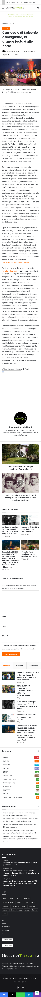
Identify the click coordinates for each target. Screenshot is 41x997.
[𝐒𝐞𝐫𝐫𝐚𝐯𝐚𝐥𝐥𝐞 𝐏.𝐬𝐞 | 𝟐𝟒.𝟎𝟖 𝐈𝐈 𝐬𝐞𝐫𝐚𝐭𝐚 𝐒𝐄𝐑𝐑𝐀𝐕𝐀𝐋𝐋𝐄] (11, 545)
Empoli (19, 902)
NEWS (5, 757)
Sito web (5, 636)
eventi (26, 902)
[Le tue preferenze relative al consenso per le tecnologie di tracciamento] (37, 993)
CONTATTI (5, 930)
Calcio (18, 898)
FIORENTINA (7, 786)
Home (6, 23)
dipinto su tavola (8, 902)
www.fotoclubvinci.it (10, 271)
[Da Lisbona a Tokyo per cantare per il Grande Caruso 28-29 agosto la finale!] (11, 520)
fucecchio (6, 906)
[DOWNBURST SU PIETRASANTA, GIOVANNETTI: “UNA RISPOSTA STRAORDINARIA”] (8, 689)
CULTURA (6, 768)
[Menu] (3, 8)
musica (5, 910)
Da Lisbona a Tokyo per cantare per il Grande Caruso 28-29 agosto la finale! (10, 530)
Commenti (33, 665)
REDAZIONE (6, 927)
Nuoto (13, 910)
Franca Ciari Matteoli (12, 51)
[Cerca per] (38, 8)
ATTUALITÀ (7, 765)
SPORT (5, 772)
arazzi (5, 898)
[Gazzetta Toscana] (20, 15)
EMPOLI (6, 794)
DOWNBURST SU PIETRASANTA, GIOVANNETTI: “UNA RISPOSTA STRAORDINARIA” (25, 691)
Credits (24, 982)
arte (11, 898)
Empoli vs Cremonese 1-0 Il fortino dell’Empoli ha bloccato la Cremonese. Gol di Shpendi (28, 676)
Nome (4, 617)
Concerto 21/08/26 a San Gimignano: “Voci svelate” (30, 529)
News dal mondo (9, 806)
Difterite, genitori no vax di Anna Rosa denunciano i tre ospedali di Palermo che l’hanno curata (21, 839)
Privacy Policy (8, 939)
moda (24, 906)
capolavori (26, 898)
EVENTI (12, 23)
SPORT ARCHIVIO (9, 779)
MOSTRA (32, 906)
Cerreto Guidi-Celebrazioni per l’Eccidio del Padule (29, 554)
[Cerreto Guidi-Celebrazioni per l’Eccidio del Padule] (30, 545)
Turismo (34, 910)
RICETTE (6, 790)
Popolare (19, 665)
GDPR (4, 934)
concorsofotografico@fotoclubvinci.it (17, 262)
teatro (27, 910)
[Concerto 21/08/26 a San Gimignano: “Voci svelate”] (30, 520)
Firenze (33, 902)
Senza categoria (9, 783)
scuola (20, 910)
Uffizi (4, 914)
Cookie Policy (8, 945)
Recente (6, 665)
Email (4, 626)
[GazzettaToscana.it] (15, 7)
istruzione (16, 906)
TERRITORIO (7, 776)
